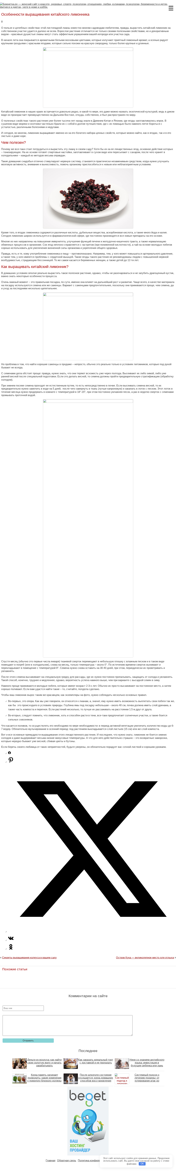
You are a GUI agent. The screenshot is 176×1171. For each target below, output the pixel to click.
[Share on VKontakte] (11, 940)
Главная (50, 1160)
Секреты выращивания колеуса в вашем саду (29, 957)
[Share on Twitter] (91, 931)
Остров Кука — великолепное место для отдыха (145, 957)
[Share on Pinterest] (11, 761)
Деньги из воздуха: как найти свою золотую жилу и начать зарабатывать (44, 1062)
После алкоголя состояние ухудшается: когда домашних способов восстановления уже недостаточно (95, 1079)
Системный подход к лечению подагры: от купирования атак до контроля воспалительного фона (147, 1080)
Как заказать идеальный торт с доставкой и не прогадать (95, 1061)
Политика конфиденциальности (97, 1160)
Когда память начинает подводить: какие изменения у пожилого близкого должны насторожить (44, 1079)
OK (142, 1163)
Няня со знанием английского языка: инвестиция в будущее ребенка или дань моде (147, 1064)
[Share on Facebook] (9, 753)
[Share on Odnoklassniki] (11, 948)
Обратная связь (66, 1160)
